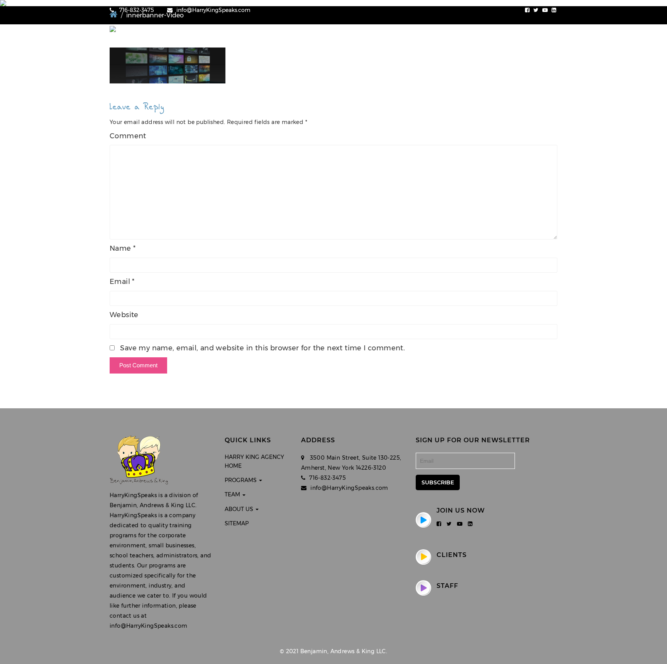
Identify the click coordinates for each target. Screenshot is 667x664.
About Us (536, 37)
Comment (128, 136)
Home (424, 37)
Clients (452, 555)
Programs (459, 37)
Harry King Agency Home (254, 461)
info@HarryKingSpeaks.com (213, 10)
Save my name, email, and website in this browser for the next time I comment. (262, 348)
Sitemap (237, 523)
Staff (447, 585)
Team (498, 37)
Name (122, 248)
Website (124, 315)
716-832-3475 (136, 10)
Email (122, 281)
